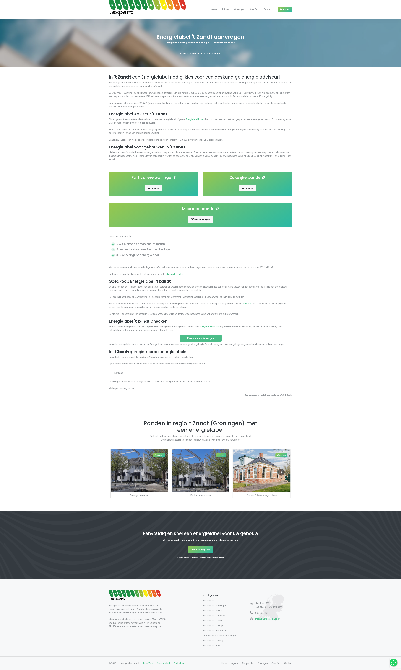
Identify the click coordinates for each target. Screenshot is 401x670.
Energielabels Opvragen (200, 338)
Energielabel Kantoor (213, 620)
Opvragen (239, 9)
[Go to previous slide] (119, 472)
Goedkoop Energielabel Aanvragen (220, 635)
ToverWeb (148, 663)
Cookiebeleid (180, 663)
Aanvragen (285, 9)
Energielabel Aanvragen (215, 630)
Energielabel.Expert (195, 119)
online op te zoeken (174, 274)
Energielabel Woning (213, 640)
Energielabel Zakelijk (213, 625)
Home (214, 9)
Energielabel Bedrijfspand (215, 605)
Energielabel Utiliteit (212, 610)
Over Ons (254, 9)
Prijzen (225, 9)
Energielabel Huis (211, 645)
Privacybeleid (163, 663)
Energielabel (209, 600)
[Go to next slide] (281, 472)
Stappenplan (248, 663)
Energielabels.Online (210, 326)
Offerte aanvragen (200, 219)
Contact (268, 9)
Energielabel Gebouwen (214, 615)
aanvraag (246, 303)
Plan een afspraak (200, 549)
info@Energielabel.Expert (267, 619)
